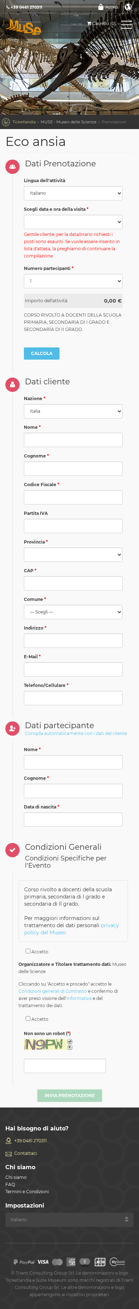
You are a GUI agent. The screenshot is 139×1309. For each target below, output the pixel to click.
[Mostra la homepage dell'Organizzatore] (37, 26)
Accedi (112, 7)
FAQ (10, 1184)
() (47, 1033)
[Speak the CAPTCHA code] (69, 1047)
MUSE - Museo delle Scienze (69, 121)
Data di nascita (40, 807)
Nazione (33, 398)
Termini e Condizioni (27, 1191)
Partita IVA (36, 513)
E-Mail (31, 656)
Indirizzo (33, 628)
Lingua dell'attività (44, 180)
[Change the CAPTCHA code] (69, 1041)
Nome (31, 427)
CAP (29, 570)
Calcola (41, 353)
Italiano (128, 7)
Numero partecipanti (47, 268)
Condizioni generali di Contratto (53, 991)
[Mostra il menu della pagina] (126, 26)
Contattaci (25, 1153)
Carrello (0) (104, 23)
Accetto (39, 951)
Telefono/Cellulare (45, 685)
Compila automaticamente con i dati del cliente (76, 733)
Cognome (35, 456)
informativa (79, 998)
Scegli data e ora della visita (55, 209)
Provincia (34, 542)
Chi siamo (16, 1177)
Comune (33, 599)
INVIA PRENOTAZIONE (70, 1095)
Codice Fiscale (40, 484)
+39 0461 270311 (30, 1140)
